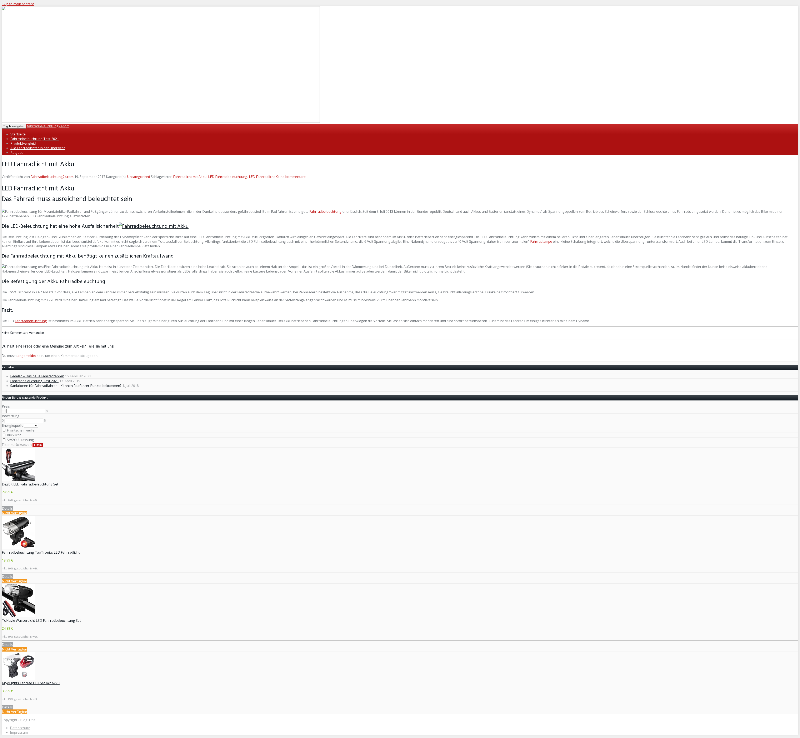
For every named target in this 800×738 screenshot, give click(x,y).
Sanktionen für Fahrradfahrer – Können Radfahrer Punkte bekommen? (65, 385)
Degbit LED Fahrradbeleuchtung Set (30, 484)
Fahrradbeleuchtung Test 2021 (34, 138)
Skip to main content (18, 4)
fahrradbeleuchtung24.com (48, 126)
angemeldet (27, 355)
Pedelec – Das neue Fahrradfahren (37, 376)
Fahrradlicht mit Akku (189, 176)
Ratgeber (17, 152)
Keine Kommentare (291, 176)
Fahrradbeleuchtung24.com (52, 176)
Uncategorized (138, 176)
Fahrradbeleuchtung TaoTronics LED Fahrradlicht (41, 552)
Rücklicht (13, 435)
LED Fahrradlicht (262, 176)
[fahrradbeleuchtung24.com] (161, 121)
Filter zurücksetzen (17, 444)
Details (7, 508)
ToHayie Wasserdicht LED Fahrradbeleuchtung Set (41, 620)
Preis (6, 406)
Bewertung (10, 416)
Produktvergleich (23, 143)
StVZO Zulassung (20, 440)
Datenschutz (20, 727)
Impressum (19, 732)
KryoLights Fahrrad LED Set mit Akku (31, 683)
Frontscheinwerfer (21, 430)
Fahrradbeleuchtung (325, 211)
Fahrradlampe (541, 241)
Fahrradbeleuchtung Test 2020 (34, 381)
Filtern (38, 445)
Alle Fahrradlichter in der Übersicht (37, 148)
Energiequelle (12, 425)
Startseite (18, 134)
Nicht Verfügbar (14, 513)
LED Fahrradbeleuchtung (227, 176)
